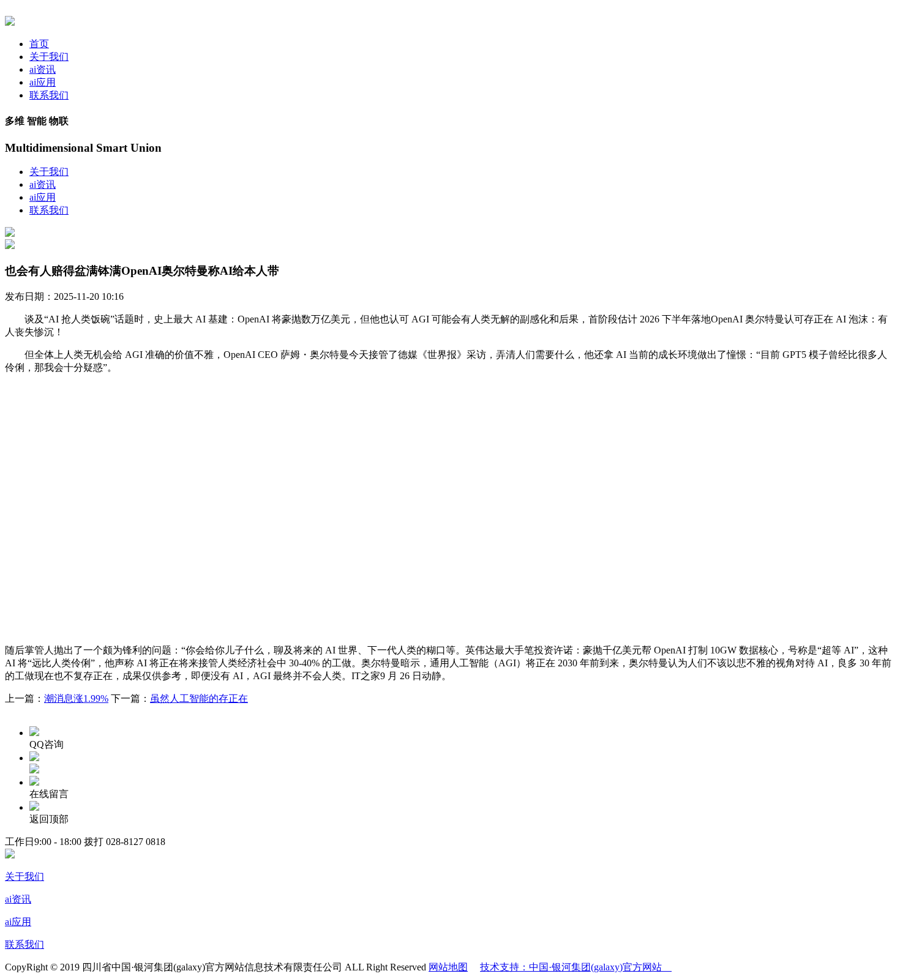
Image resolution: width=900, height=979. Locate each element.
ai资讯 (42, 69)
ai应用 (42, 82)
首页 (39, 44)
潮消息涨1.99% (76, 698)
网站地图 (448, 967)
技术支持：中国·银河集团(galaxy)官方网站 (576, 967)
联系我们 (49, 95)
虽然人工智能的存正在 (199, 698)
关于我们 (49, 56)
